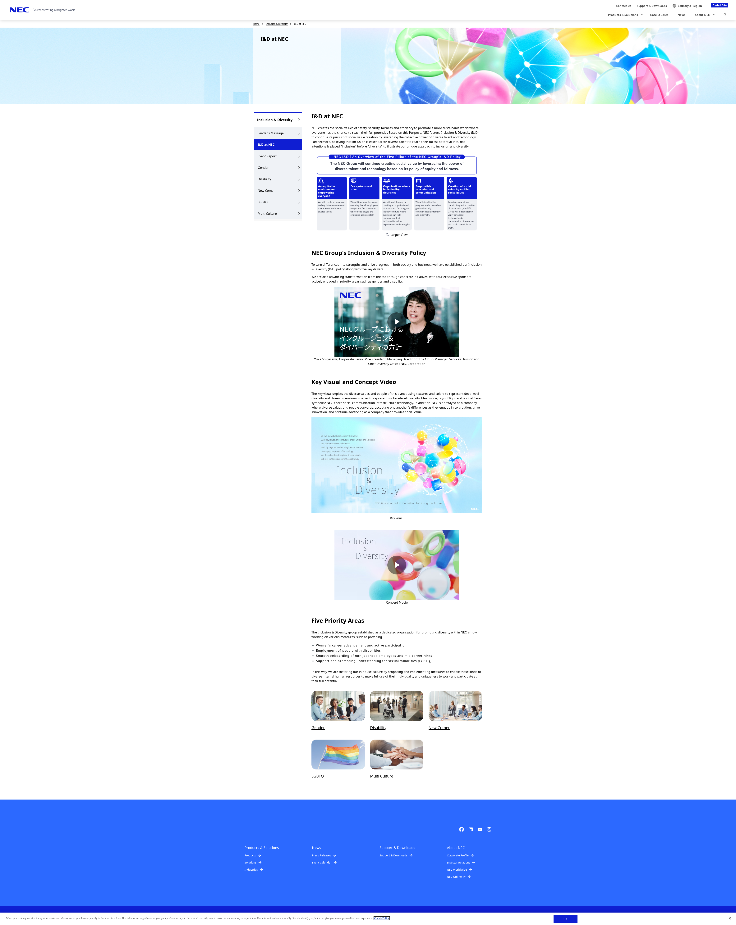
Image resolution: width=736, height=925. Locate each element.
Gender (263, 168)
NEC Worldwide (457, 869)
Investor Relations (458, 862)
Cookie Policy (381, 918)
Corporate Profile (458, 855)
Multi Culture (267, 213)
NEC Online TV (456, 876)
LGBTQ (263, 202)
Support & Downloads (393, 855)
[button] (624, 15)
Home (256, 23)
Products (250, 855)
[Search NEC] (725, 15)
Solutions (250, 862)
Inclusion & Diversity (277, 23)
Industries (251, 869)
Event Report (267, 156)
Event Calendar (322, 862)
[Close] (730, 918)
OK (565, 919)
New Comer (266, 190)
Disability (264, 179)
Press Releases (321, 855)
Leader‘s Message (271, 133)
